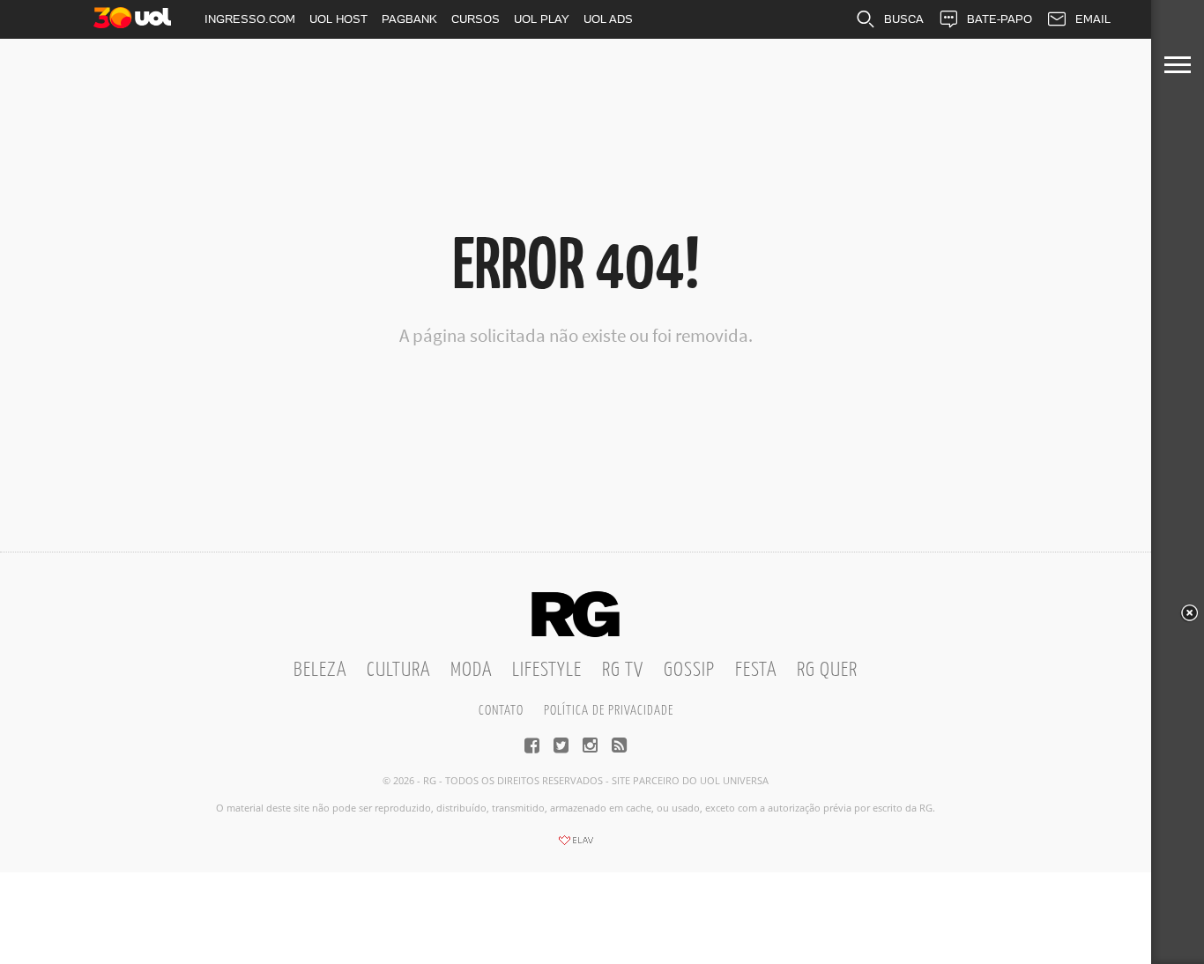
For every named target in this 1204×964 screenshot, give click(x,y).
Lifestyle (547, 670)
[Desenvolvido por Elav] (576, 846)
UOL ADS (608, 19)
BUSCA (904, 19)
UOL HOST (338, 19)
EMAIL (1093, 19)
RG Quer (827, 670)
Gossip (689, 670)
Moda (471, 670)
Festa (756, 670)
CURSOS (475, 19)
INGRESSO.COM (249, 19)
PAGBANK (409, 19)
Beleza (320, 670)
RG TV (622, 670)
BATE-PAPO (999, 19)
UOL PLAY (541, 19)
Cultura (398, 670)
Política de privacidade (608, 710)
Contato (501, 710)
